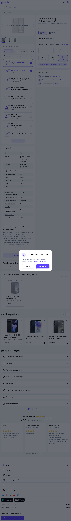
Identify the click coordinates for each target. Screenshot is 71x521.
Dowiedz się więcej (40, 261)
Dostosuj (28, 266)
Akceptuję (42, 266)
